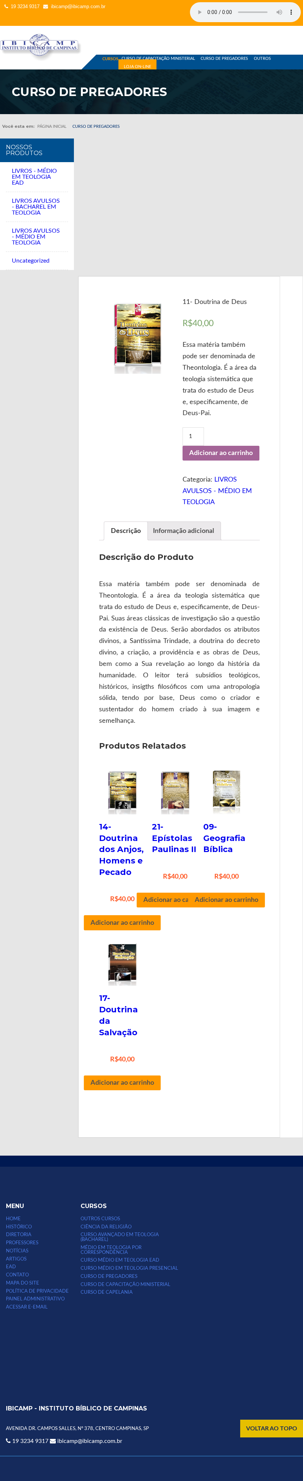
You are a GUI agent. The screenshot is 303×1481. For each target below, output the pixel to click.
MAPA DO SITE (22, 1283)
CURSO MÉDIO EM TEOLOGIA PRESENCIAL (129, 1268)
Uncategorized (31, 261)
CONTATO (17, 1275)
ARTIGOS (16, 1259)
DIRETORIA (18, 1234)
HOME (13, 1219)
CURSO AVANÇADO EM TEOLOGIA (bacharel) (120, 1237)
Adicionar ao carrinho (221, 452)
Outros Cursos (100, 1219)
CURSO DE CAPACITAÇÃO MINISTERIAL (158, 59)
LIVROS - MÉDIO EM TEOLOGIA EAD (34, 177)
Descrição (126, 530)
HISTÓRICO (19, 1227)
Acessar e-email (27, 1307)
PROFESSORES (22, 1243)
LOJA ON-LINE (137, 67)
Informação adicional (183, 530)
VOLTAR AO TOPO (271, 1429)
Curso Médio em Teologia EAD (120, 1260)
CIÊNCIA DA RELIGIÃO (106, 1227)
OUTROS (262, 59)
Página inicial (52, 126)
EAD (11, 1267)
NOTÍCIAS (17, 1251)
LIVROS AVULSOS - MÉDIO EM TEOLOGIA (36, 237)
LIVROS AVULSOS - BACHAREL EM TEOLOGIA (36, 207)
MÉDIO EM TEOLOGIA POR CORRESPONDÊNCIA (111, 1250)
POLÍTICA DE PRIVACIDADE (37, 1291)
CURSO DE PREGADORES (224, 59)
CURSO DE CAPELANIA (107, 1292)
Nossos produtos (24, 150)
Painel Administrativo (35, 1299)
